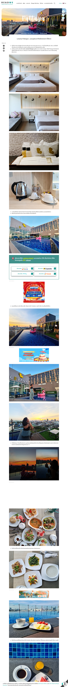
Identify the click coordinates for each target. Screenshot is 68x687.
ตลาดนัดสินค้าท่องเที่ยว (48, 3)
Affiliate (41, 3)
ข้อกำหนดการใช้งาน (43, 683)
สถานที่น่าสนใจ (19, 3)
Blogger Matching (35, 3)
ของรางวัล (28, 3)
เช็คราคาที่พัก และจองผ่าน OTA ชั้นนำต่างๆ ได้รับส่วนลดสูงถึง (35, 259)
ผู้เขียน (24, 3)
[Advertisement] (34, 496)
